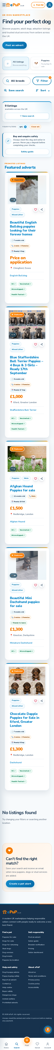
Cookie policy (34, 984)
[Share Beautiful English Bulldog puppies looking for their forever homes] (41, 209)
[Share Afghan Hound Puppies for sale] (41, 478)
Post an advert (14, 45)
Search (16, 1048)
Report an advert (9, 980)
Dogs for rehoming (10, 945)
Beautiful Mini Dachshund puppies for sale (25, 602)
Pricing (31, 948)
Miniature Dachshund (21, 642)
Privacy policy (34, 980)
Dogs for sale (8, 941)
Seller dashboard (35, 952)
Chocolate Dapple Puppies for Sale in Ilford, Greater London (24, 720)
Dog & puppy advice (10, 972)
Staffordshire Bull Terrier (23, 410)
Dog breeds (7, 956)
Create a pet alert (20, 883)
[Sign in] (50, 5)
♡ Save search (27, 116)
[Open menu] (4, 5)
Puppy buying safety (10, 976)
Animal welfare (8, 999)
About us (32, 972)
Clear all (35, 127)
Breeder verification (36, 945)
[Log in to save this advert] (35, 209)
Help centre (7, 987)
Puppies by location (10, 960)
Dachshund (16, 762)
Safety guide (27, 151)
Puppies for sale (9, 937)
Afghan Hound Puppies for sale (22, 488)
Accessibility (33, 987)
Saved (37, 1048)
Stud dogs (6, 948)
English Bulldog (18, 275)
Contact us (6, 984)
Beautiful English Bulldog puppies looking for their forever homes (23, 228)
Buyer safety (7, 991)
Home (6, 1048)
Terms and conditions (37, 976)
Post (27, 1045)
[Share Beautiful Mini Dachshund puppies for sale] (41, 585)
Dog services (7, 952)
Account (47, 1048)
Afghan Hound (17, 521)
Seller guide (33, 941)
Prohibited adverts (10, 1002)
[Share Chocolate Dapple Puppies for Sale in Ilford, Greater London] (41, 700)
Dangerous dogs (9, 995)
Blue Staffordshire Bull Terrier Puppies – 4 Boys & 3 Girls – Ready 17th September (26, 365)
